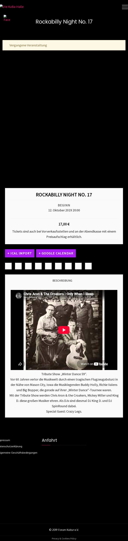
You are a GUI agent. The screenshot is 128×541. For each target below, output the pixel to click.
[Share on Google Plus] (48, 266)
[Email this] (78, 266)
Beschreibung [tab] (62, 280)
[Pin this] (58, 266)
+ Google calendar (56, 253)
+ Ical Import (20, 253)
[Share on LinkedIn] (28, 266)
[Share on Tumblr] (38, 266)
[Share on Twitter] (18, 266)
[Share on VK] (68, 266)
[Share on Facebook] (8, 266)
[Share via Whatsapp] (88, 266)
